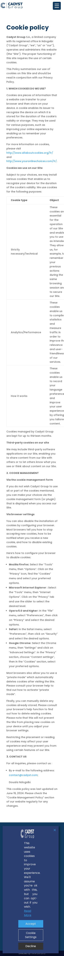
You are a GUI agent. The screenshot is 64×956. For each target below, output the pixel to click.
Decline (30, 946)
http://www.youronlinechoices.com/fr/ (31, 161)
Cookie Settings (30, 935)
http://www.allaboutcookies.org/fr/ (29, 153)
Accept (30, 924)
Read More (27, 913)
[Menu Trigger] (57, 6)
